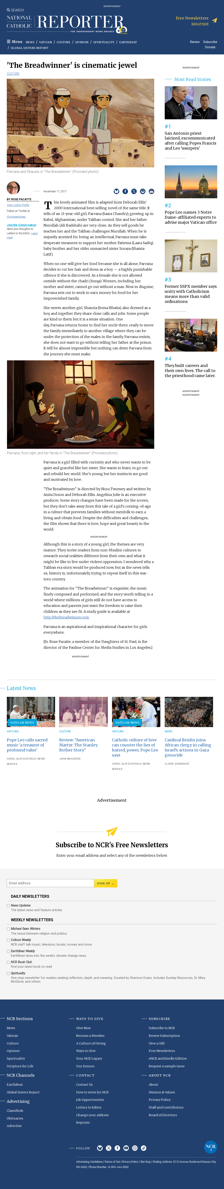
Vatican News (22, 722)
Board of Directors (163, 1115)
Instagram (135, 1148)
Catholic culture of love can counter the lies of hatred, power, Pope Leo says (135, 748)
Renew (195, 42)
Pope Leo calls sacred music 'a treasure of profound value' (27, 745)
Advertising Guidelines (89, 1161)
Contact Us (84, 1085)
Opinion (82, 42)
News (30, 42)
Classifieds (15, 1111)
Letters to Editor (89, 1107)
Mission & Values (162, 1092)
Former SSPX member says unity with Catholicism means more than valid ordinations (191, 294)
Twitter (108, 1148)
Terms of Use (112, 1161)
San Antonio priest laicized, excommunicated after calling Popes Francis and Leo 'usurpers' (190, 141)
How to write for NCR (92, 1092)
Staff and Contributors (166, 1107)
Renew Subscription (164, 1036)
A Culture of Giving (91, 1043)
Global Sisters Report (29, 48)
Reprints (83, 1123)
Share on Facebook (125, 191)
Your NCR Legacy (89, 1058)
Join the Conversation (21, 225)
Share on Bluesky (116, 191)
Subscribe (210, 42)
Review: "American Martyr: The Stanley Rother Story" (78, 745)
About (153, 1085)
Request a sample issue (167, 1066)
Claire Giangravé (177, 763)
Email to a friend (142, 191)
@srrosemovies (16, 216)
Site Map (145, 1161)
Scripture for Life (20, 1066)
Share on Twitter (134, 191)
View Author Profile (18, 205)
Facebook (117, 1148)
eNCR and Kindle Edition (168, 1058)
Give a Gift (157, 1043)
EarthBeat (128, 42)
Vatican (45, 42)
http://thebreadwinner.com (66, 617)
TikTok (143, 1148)
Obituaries (15, 1118)
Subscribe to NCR (162, 1028)
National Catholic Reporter (210, 1147)
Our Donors (85, 1066)
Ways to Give (86, 1051)
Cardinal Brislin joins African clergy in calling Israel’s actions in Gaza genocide (188, 748)
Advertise (14, 1126)
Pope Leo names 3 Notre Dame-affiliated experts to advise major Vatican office (191, 217)
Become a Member (90, 1036)
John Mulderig (70, 758)
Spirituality (103, 42)
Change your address (92, 1115)
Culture (63, 42)
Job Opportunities (90, 1100)
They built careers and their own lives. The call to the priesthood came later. (190, 370)
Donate (210, 47)
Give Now (83, 1028)
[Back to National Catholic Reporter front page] (67, 25)
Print (151, 191)
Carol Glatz (15, 758)
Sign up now (199, 23)
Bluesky (100, 1148)
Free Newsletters (162, 1051)
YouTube (126, 1148)
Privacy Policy (160, 1100)
